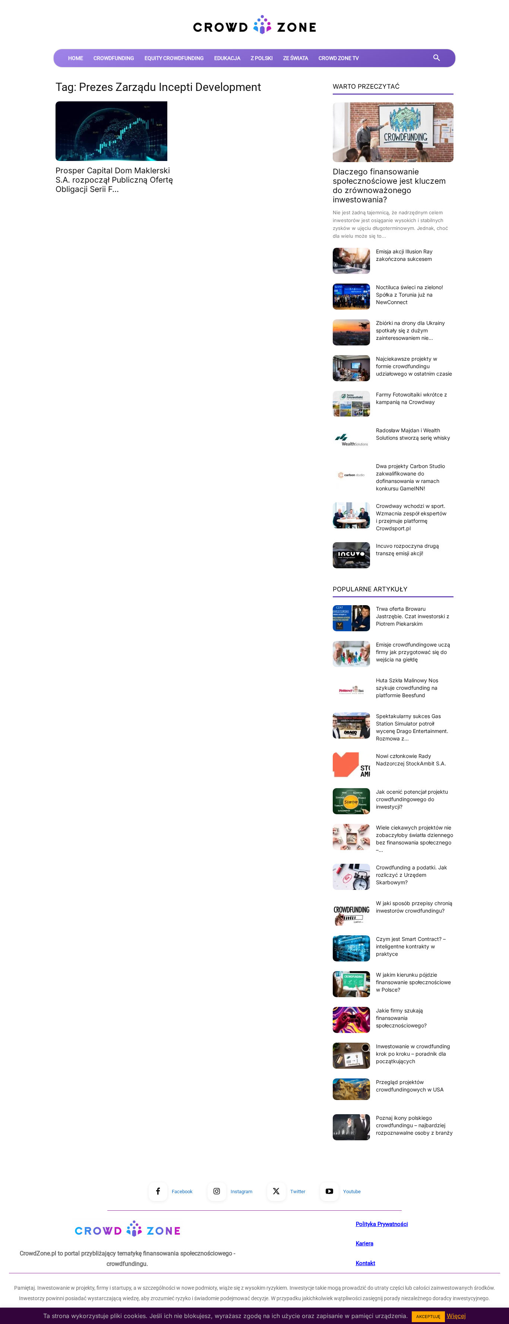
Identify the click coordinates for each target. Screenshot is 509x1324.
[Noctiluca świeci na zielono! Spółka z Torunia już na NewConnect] (351, 297)
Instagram (241, 1191)
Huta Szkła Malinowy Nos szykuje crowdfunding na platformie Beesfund (407, 687)
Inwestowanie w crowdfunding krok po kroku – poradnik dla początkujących (413, 1053)
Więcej (456, 1316)
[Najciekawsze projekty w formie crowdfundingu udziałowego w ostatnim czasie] (351, 368)
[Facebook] (158, 1191)
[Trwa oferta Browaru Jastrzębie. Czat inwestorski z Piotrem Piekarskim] (351, 618)
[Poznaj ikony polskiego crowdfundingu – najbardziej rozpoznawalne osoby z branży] (351, 1127)
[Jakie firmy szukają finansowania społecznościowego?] (351, 1020)
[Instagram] (217, 1191)
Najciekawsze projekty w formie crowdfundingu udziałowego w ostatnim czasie (414, 366)
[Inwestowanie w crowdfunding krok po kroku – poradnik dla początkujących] (351, 1056)
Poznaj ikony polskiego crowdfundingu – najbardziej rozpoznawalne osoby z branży (414, 1125)
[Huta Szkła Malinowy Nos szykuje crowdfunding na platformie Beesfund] (351, 690)
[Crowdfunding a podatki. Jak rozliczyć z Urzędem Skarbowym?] (351, 877)
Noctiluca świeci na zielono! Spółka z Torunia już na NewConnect (409, 294)
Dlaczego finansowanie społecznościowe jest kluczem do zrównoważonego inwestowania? (389, 185)
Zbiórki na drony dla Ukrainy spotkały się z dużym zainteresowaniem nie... (410, 330)
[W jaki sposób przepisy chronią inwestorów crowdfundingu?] (351, 913)
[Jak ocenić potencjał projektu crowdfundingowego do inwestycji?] (351, 801)
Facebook (182, 1191)
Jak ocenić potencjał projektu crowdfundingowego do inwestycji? (412, 799)
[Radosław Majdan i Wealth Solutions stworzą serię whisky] (351, 440)
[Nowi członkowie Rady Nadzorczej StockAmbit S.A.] (351, 765)
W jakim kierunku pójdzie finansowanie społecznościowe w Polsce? (413, 982)
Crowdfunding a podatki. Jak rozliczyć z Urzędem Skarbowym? (411, 874)
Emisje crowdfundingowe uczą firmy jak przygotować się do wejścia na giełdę (413, 652)
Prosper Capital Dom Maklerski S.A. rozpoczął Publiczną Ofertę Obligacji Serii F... (114, 180)
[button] (437, 58)
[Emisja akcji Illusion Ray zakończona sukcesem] (351, 261)
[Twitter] (276, 1191)
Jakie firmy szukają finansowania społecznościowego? (401, 1017)
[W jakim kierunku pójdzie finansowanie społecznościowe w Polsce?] (351, 984)
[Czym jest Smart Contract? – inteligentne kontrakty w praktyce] (351, 948)
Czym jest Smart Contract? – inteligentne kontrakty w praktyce (411, 946)
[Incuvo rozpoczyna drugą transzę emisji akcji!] (351, 555)
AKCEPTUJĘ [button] (428, 1316)
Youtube (352, 1191)
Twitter (297, 1191)
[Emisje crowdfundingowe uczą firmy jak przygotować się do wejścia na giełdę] (351, 654)
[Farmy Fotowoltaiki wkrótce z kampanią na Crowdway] (351, 404)
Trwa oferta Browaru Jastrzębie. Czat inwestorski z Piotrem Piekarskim (412, 616)
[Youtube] (329, 1191)
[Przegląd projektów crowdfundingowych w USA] (351, 1089)
